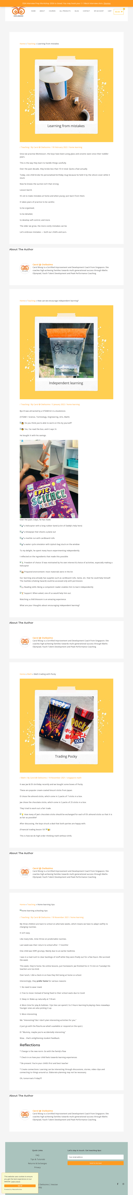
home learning (75, 147)
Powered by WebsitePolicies (13, 1189)
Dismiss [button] (107, 3)
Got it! (20, 1186)
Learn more (15, 1181)
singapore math (74, 777)
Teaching (25, 147)
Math (23, 777)
